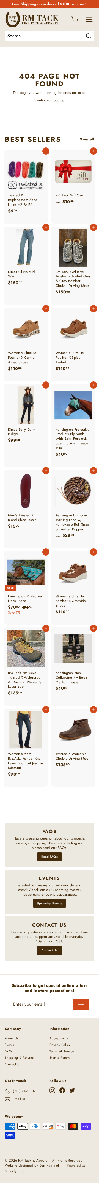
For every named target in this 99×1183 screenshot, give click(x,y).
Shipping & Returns (19, 1057)
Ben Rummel (49, 1165)
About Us (12, 1038)
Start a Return (60, 1057)
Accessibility (59, 1038)
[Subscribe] (81, 1004)
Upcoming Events (49, 903)
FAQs (8, 1051)
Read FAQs (49, 856)
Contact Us (49, 950)
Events (9, 1044)
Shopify (10, 1171)
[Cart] (74, 19)
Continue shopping (49, 100)
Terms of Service (62, 1051)
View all (87, 139)
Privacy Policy (60, 1044)
